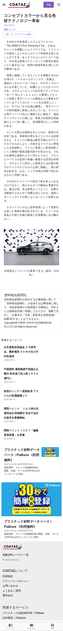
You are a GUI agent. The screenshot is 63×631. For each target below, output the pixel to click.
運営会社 (8, 595)
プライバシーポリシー (16, 581)
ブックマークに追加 (20, 34)
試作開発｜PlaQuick (14, 617)
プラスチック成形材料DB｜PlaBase (23, 613)
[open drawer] (4, 5)
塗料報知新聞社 (15, 295)
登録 (48, 4)
